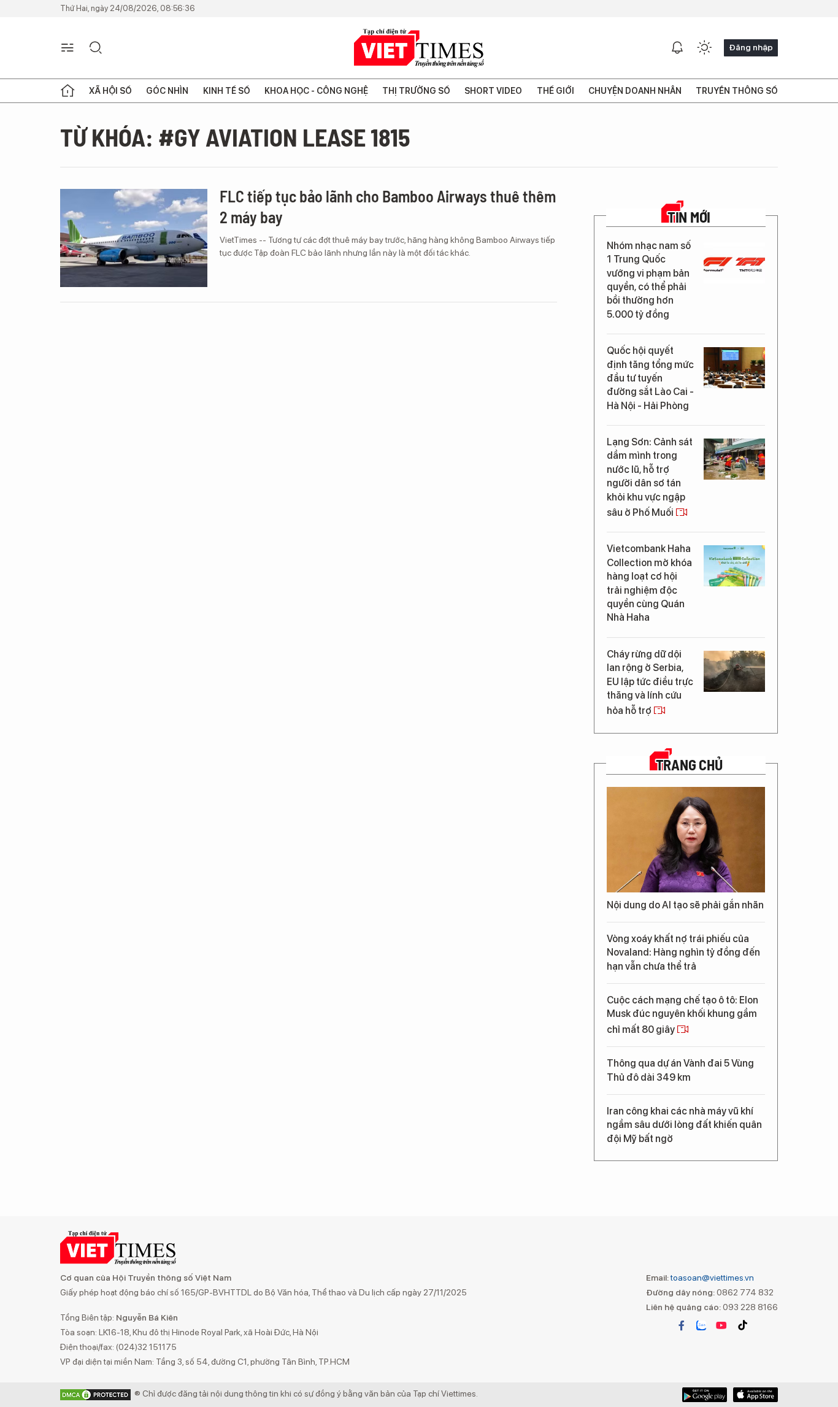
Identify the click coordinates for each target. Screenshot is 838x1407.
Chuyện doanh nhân (635, 91)
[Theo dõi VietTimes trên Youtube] (721, 1325)
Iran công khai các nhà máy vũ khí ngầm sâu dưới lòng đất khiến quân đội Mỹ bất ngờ (684, 1124)
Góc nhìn (167, 91)
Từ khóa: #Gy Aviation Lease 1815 (235, 136)
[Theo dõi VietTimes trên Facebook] (681, 1325)
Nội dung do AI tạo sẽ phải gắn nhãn (685, 905)
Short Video (493, 91)
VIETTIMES (419, 48)
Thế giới (555, 91)
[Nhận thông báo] (677, 47)
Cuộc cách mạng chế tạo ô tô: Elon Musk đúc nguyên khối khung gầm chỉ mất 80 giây (682, 1014)
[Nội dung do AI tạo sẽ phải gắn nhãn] (686, 839)
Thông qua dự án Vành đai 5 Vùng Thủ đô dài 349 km (680, 1070)
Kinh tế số (226, 91)
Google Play (755, 1394)
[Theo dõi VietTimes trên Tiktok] (742, 1325)
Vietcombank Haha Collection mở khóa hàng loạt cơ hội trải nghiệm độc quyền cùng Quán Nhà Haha (649, 583)
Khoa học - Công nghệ (316, 91)
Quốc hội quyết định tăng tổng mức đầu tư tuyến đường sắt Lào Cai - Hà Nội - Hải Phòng (650, 378)
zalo (701, 1325)
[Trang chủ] (67, 91)
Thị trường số (416, 91)
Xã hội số (110, 91)
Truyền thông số (737, 91)
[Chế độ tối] (704, 47)
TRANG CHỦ (689, 764)
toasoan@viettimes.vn (711, 1277)
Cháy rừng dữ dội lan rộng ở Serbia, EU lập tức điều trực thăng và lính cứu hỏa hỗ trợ (650, 682)
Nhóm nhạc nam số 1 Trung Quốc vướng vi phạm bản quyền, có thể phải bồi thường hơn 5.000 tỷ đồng (649, 280)
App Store (704, 1394)
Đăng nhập (751, 47)
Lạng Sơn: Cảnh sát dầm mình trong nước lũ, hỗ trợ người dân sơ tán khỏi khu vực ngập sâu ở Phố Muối (650, 477)
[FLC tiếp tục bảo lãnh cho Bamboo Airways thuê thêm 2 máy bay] (133, 238)
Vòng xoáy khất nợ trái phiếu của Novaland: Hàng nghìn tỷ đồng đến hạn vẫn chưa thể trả (683, 952)
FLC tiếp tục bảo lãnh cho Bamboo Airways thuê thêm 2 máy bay (388, 206)
